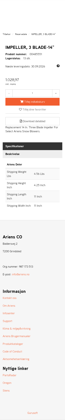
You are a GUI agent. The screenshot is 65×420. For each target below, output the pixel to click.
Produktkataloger (13, 344)
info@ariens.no (20, 274)
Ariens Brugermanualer (17, 336)
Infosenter (9, 313)
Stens (6, 390)
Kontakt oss (9, 298)
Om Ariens (9, 305)
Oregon (7, 383)
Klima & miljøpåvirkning (17, 328)
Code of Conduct (12, 351)
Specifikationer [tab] (14, 146)
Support (7, 321)
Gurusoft (32, 413)
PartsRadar (9, 375)
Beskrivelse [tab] (12, 154)
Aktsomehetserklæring (16, 359)
